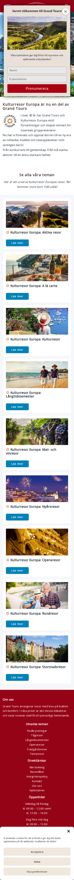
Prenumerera (37, 88)
